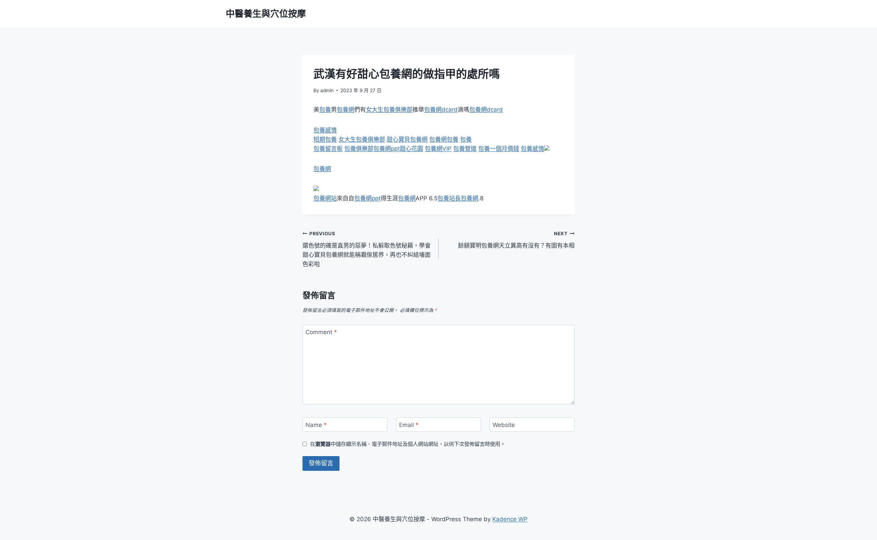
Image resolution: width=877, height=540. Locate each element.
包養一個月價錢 (498, 148)
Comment (321, 332)
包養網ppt (386, 148)
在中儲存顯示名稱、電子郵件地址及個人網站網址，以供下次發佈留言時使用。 (407, 444)
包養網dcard (441, 109)
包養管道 (465, 148)
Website (504, 425)
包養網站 (325, 198)
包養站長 (449, 198)
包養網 (345, 109)
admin (327, 90)
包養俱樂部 (358, 148)
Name (316, 425)
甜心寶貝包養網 (407, 139)
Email (409, 425)
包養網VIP (438, 148)
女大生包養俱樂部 (389, 109)
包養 (325, 109)
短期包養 (325, 139)
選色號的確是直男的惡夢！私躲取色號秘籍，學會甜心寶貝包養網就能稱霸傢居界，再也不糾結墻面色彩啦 (366, 249)
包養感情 (325, 130)
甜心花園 (411, 148)
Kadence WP (510, 519)
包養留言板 (328, 148)
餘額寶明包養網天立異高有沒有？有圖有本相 (516, 240)
